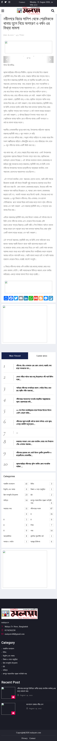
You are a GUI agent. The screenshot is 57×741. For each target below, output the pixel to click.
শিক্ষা (41, 525)
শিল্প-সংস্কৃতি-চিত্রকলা (15, 495)
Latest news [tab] (42, 356)
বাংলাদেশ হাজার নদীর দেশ (34, 704)
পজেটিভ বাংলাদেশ (15, 484)
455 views (20, 35)
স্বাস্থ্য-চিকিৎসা (41, 541)
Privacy (25, 738)
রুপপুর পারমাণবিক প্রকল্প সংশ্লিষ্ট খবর (41, 501)
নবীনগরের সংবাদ (41, 508)
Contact (22, 2)
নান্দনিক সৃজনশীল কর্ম (41, 536)
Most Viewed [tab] (15, 356)
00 (41, 495)
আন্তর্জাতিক (15, 536)
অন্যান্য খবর (15, 508)
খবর (41, 530)
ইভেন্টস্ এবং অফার (15, 489)
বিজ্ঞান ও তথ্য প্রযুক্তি (41, 489)
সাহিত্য (15, 500)
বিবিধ (41, 484)
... (17, 432)
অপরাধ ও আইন (15, 541)
